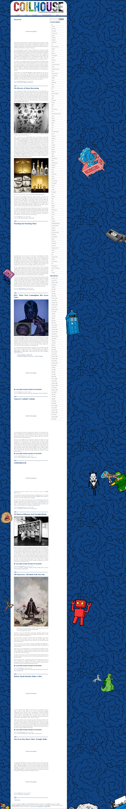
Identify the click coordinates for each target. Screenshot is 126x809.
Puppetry (53, 196)
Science (46, 567)
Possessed (17, 19)
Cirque (53, 57)
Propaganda (54, 192)
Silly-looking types (55, 232)
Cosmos (53, 66)
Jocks (29, 508)
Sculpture (53, 221)
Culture (20, 289)
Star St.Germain (31, 804)
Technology (54, 243)
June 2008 (53, 396)
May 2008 (53, 398)
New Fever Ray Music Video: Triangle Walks (30, 739)
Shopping (53, 230)
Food (53, 111)
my (19, 140)
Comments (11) (31, 289)
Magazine (34, 14)
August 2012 (54, 284)
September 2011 (55, 309)
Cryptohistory (54, 75)
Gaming (53, 118)
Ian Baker (48, 804)
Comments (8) (44, 393)
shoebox (18, 153)
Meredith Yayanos (21, 507)
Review (53, 207)
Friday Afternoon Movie (56, 113)
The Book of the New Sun (41, 643)
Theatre (53, 250)
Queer (53, 198)
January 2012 (54, 300)
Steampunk (54, 234)
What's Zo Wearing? (55, 268)
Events (53, 95)
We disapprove (54, 265)
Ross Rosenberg (21, 81)
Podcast (53, 185)
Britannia (53, 53)
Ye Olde (53, 272)
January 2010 (54, 354)
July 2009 (53, 367)
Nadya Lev (20, 216)
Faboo (26, 457)
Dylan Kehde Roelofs (40, 194)
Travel (53, 252)
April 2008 (54, 401)
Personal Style (54, 180)
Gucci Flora (21, 338)
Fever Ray (22, 762)
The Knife (16, 767)
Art (52, 44)
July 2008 (53, 394)
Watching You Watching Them (25, 224)
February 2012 (54, 298)
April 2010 (54, 347)
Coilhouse (21, 567)
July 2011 (53, 313)
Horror (22, 82)
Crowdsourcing (55, 73)
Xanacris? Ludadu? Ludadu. (24, 399)
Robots (33, 733)
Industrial (53, 136)
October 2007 (54, 414)
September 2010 (55, 336)
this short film (29, 72)
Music (29, 457)
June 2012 (53, 289)
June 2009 (53, 369)
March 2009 (54, 376)
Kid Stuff (53, 145)
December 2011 (54, 302)
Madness (53, 149)
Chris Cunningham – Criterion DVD (24, 354)
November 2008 (55, 385)
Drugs (23, 457)
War (52, 263)
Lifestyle (25, 82)
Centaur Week (54, 55)
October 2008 (54, 387)
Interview (53, 138)
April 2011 (54, 320)
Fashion (53, 102)
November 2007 (55, 412)
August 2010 (54, 338)
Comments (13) (38, 733)
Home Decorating (55, 131)
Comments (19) (20, 670)
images (25, 140)
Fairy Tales (37, 669)
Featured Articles (46, 14)
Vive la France (54, 261)
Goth (45, 669)
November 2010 (55, 331)
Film (19, 82)
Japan (30, 733)
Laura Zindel (32, 194)
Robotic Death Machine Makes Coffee (28, 676)
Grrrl (52, 127)
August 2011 (54, 311)
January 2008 (54, 407)
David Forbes (20, 668)
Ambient (53, 35)
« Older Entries (17, 800)
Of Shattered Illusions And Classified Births (30, 514)
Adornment (54, 28)
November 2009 (55, 358)
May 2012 (53, 291)
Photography (35, 393)
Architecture (21, 508)
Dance (20, 457)
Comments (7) (30, 82)
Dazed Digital (17, 351)
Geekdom (53, 120)
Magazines (54, 151)
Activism (53, 26)
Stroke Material (54, 236)
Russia (53, 214)
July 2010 (53, 340)
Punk (53, 194)
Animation (21, 393)
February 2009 (54, 378)
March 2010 (54, 349)
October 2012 (54, 280)
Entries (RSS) (47, 806)
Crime (53, 71)
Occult (53, 176)
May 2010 (53, 345)
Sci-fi (47, 669)
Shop (57, 14)
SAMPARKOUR (20, 463)
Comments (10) (25, 568)
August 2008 (54, 392)
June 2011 (53, 316)
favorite (22, 140)
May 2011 (53, 318)
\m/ (52, 24)
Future (41, 669)
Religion (53, 205)
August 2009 (54, 365)
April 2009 (54, 374)
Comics (53, 62)
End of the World (31, 669)
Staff (26, 14)
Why (52, 270)
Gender (53, 122)
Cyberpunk (54, 82)
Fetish (53, 104)
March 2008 (54, 403)
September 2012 (55, 282)
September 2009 (55, 363)
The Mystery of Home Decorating (26, 88)
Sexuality (26, 289)
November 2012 (55, 278)
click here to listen (22, 765)
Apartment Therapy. (44, 133)
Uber (15, 670)
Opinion (53, 178)
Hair (52, 129)
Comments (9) (33, 457)
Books (26, 669)
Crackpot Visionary (37, 567)
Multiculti (53, 165)
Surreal (39, 393)
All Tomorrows (21, 669)
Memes (53, 160)
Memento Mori (54, 158)
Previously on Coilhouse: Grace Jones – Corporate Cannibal (30, 356)
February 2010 (54, 351)
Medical (53, 156)
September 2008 (55, 389)
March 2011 (54, 322)
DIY (24, 508)
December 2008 (54, 383)
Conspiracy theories (28, 567)
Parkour (38, 496)
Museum (53, 167)
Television (54, 245)
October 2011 (54, 307)
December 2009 (54, 356)
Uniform (53, 259)
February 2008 (54, 405)
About (18, 14)
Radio (53, 203)
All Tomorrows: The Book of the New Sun (29, 574)
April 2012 (54, 293)
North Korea (54, 174)
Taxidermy (54, 241)
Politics (53, 189)
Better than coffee (26, 393)
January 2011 (54, 327)
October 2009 (54, 360)
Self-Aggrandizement (56, 223)
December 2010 (54, 329)
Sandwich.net (40, 806)
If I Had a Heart (20, 769)
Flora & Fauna (54, 109)
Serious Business (17, 568)
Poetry (53, 187)
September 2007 (55, 416)
